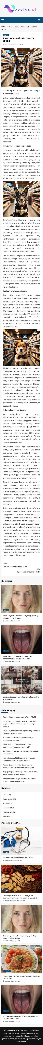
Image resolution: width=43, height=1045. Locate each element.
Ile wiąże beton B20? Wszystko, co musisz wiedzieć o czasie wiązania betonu (19, 759)
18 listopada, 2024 (18, 45)
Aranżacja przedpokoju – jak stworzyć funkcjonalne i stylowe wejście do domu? (18, 766)
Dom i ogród (7, 799)
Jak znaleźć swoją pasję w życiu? (15, 564)
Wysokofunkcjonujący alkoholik (28, 570)
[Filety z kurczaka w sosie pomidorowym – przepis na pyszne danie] (21, 959)
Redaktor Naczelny (10, 900)
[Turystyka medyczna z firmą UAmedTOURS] (21, 841)
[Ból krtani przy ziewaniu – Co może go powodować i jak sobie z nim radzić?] (21, 639)
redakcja (7, 45)
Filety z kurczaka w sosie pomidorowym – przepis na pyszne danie (19, 738)
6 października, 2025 (17, 860)
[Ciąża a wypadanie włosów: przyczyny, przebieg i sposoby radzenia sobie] (21, 599)
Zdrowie (6, 816)
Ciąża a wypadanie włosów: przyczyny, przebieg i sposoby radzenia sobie (21, 732)
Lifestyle (6, 35)
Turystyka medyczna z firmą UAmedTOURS (19, 717)
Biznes (5, 795)
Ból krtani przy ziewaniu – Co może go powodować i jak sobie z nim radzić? (17, 657)
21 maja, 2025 (21, 900)
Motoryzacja (8, 812)
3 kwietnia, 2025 (16, 621)
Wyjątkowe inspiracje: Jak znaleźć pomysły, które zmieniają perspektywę (19, 780)
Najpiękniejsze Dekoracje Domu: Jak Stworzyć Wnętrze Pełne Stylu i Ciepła (20, 773)
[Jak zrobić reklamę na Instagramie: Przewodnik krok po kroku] (21, 680)
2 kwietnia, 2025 (16, 981)
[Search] (39, 20)
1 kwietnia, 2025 (16, 661)
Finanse (6, 803)
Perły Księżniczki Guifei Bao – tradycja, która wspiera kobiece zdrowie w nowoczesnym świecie (20, 723)
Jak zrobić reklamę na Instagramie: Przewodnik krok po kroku (21, 752)
